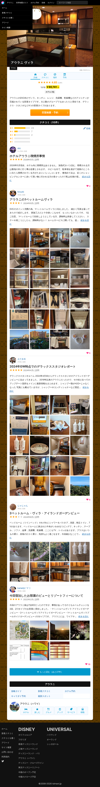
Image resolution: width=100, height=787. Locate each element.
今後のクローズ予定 (27, 776)
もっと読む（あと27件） (51, 672)
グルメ (49, 712)
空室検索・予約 (50, 112)
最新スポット (44, 696)
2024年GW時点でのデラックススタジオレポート (43, 366)
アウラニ (10, 3)
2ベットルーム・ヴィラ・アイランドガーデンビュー (45, 513)
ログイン (51, 3)
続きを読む (83, 616)
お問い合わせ (7, 752)
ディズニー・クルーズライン (31, 763)
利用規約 (5, 756)
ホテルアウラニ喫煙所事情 (27, 156)
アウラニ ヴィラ (22, 62)
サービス (71, 712)
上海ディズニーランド (28, 749)
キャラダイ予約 (18, 696)
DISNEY (26, 729)
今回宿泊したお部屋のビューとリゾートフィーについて (46, 595)
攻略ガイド (16, 691)
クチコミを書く (8, 18)
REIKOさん (86, 70)
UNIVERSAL (59, 729)
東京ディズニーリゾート (29, 767)
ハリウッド (52, 735)
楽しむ (37, 712)
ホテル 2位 (50, 92)
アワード (5, 22)
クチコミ (45, 77)
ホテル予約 (35, 3)
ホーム (4, 8)
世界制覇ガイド (22, 3)
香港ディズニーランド (28, 744)
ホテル (26, 712)
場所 (55, 77)
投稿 (43, 3)
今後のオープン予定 (27, 772)
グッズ (60, 712)
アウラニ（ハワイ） (30, 703)
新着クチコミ (7, 13)
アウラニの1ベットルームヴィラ (31, 199)
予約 (65, 77)
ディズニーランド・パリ (29, 753)
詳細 (35, 77)
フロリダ (22, 739)
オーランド (52, 739)
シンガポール (53, 744)
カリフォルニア (25, 735)
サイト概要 (6, 27)
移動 (83, 712)
